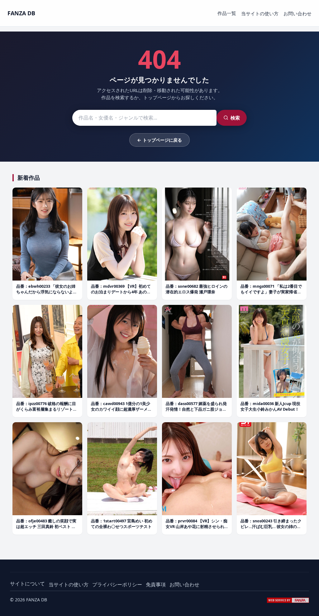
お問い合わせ (297, 13)
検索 (235, 118)
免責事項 (156, 584)
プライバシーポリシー (117, 584)
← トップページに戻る (159, 140)
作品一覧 (226, 13)
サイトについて (27, 583)
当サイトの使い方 (260, 13)
